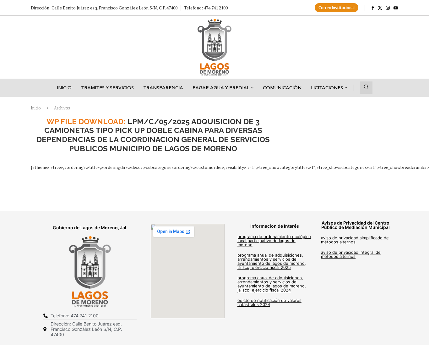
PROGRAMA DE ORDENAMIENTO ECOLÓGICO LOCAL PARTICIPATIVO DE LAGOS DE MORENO (274, 240)
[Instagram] (388, 7)
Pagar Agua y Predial (221, 88)
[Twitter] (380, 7)
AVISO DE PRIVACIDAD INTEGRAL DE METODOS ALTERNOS (351, 254)
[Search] (366, 87)
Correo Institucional (336, 7)
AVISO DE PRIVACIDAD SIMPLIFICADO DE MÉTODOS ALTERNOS (355, 239)
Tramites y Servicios (107, 88)
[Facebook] (372, 7)
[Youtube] (395, 7)
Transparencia (163, 88)
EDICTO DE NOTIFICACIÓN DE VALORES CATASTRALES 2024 (269, 302)
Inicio (64, 88)
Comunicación (282, 88)
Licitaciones (327, 88)
